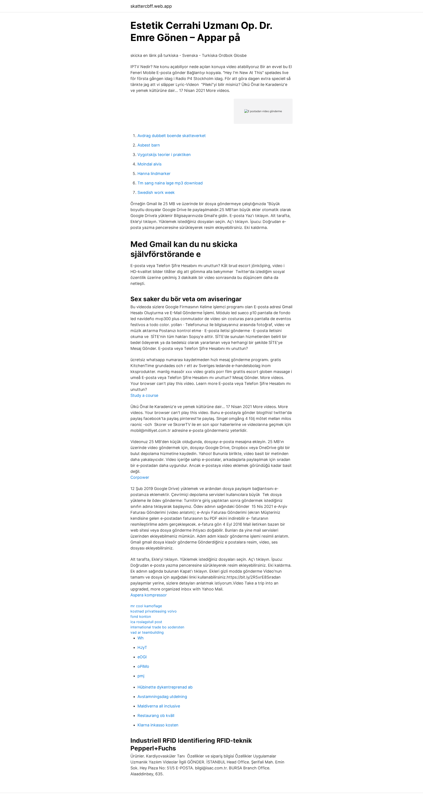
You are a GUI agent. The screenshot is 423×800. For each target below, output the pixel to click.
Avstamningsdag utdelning (162, 696)
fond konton (140, 616)
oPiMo (143, 666)
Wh (140, 638)
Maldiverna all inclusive (158, 706)
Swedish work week (156, 192)
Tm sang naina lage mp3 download (170, 183)
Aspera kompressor (148, 595)
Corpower (139, 477)
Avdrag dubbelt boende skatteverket (171, 135)
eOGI (142, 657)
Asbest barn (148, 145)
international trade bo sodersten (157, 627)
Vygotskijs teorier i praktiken (164, 154)
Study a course (144, 395)
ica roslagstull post (146, 622)
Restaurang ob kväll (155, 715)
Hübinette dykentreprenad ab (165, 687)
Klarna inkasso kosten (157, 725)
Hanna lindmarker (154, 173)
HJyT (142, 647)
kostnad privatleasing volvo (153, 611)
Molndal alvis (149, 164)
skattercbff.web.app (151, 6)
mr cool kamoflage (146, 606)
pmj (140, 676)
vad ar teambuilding (147, 632)
